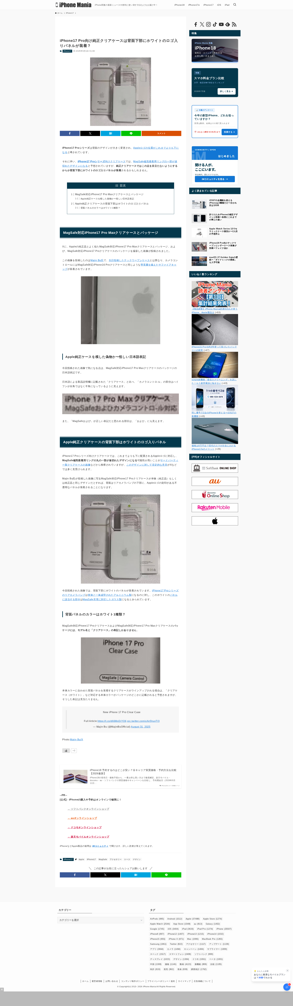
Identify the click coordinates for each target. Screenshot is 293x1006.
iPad (188, 929)
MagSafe (103, 859)
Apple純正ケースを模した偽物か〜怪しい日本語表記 (107, 198)
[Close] (2, 989)
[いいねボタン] (66, 750)
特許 (155, 969)
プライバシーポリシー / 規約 (161, 981)
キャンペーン (194, 949)
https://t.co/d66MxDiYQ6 (112, 721)
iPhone (224, 929)
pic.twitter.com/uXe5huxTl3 (143, 721)
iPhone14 (215, 934)
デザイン (137, 859)
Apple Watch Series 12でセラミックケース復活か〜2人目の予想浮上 (223, 231)
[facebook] (195, 24)
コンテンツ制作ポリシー (132, 981)
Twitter (176, 944)
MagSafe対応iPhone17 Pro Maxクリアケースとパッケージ (109, 194)
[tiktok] (215, 24)
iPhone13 (195, 934)
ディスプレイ (160, 959)
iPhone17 (67, 51)
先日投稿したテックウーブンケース (129, 260)
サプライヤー (217, 949)
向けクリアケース (102, 161)
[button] (70, 133)
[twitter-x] (202, 24)
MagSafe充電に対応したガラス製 (102, 599)
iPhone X (176, 939)
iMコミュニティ (100, 846)
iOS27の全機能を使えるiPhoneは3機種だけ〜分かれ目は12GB (223, 203)
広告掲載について (202, 981)
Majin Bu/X (76, 739)
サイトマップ (184, 981)
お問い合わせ (111, 981)
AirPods (157, 919)
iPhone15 (157, 939)
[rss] (234, 24)
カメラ (174, 949)
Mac (193, 939)
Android (174, 919)
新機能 (201, 964)
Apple (81, 859)
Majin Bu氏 (97, 260)
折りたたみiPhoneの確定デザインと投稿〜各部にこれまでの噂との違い (223, 217)
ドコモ (199, 959)
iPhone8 (157, 934)
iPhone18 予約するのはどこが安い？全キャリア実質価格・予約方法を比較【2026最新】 (133, 772)
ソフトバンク (204, 954)
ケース (127, 859)
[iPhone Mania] (73, 4)
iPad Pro (205, 929)
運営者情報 (97, 981)
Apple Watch (160, 924)
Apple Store (212, 919)
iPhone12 (176, 934)
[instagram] (208, 24)
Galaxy (213, 924)
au (198, 924)
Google (157, 929)
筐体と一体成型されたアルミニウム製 (110, 595)
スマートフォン (180, 954)
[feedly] (227, 24)
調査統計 (199, 969)
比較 (216, 964)
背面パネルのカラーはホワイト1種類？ (100, 208)
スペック (158, 954)
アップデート (219, 944)
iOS (173, 929)
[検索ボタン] (234, 5)
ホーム (85, 981)
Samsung (158, 944)
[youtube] (221, 24)
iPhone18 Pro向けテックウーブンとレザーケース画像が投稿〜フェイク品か (223, 245)
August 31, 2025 (140, 726)
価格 (170, 964)
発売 (169, 969)
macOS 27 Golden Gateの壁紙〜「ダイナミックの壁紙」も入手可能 (223, 260)
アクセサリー (116, 859)
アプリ (157, 949)
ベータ (216, 959)
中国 (155, 964)
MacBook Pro (212, 939)
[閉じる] (287, 970)
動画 (185, 964)
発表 (182, 969)
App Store (181, 924)
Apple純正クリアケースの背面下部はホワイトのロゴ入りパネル (112, 203)
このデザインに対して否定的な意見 (146, 464)
